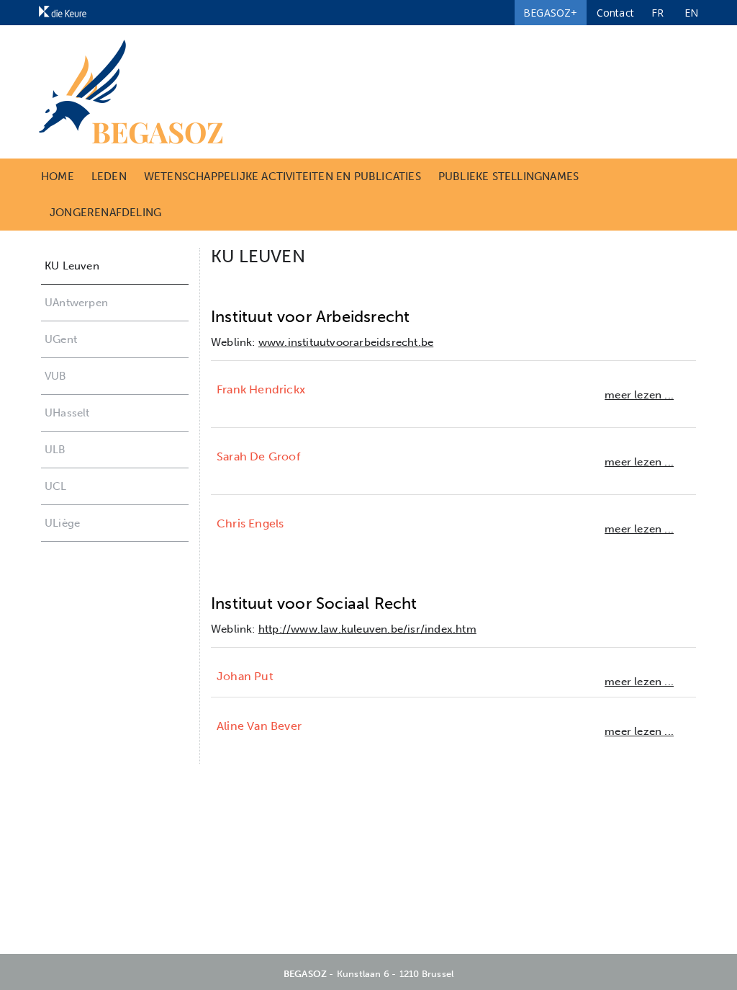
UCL (56, 486)
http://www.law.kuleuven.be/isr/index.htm (367, 629)
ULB (55, 449)
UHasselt (67, 412)
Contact (615, 12)
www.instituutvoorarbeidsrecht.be (345, 342)
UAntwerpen (76, 302)
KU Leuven (72, 265)
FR (657, 12)
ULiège (62, 523)
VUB (56, 376)
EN (691, 12)
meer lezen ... (639, 394)
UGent (61, 339)
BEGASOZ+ (550, 12)
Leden (109, 176)
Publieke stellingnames (508, 176)
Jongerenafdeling (105, 212)
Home (57, 176)
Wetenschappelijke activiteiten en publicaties (282, 176)
